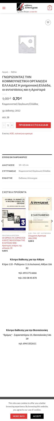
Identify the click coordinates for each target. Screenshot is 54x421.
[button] (4, 7)
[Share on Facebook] (10, 140)
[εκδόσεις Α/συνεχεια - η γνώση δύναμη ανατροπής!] (27, 8)
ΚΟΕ (12, 133)
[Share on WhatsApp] (4, 140)
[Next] (51, 227)
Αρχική (5, 72)
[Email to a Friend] (25, 140)
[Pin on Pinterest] (30, 140)
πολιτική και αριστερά (24, 133)
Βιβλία (14, 72)
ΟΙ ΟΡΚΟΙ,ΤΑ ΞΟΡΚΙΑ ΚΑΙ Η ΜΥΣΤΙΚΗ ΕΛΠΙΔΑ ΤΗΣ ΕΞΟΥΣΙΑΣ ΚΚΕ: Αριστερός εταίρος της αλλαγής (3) (13, 243)
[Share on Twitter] (20, 140)
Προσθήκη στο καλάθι (33, 125)
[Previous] (2, 227)
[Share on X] (15, 140)
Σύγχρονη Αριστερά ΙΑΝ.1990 (37, 236)
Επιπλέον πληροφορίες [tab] (14, 157)
